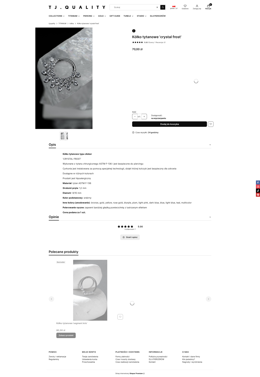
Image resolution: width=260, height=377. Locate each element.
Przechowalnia (88, 362)
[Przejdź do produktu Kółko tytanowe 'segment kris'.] (90, 290)
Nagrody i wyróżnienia (192, 362)
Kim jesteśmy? (188, 359)
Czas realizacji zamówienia (127, 362)
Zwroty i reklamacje (57, 356)
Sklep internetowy (129, 373)
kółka (72, 23)
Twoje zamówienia (90, 356)
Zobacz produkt (66, 335)
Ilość (134, 112)
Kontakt (152, 362)
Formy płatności (122, 356)
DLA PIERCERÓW (156, 359)
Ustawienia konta (89, 359)
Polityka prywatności (158, 356)
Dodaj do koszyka (169, 124)
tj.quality (52, 23)
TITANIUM (62, 23)
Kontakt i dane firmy (191, 356)
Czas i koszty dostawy (126, 359)
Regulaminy (54, 359)
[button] (162, 7)
